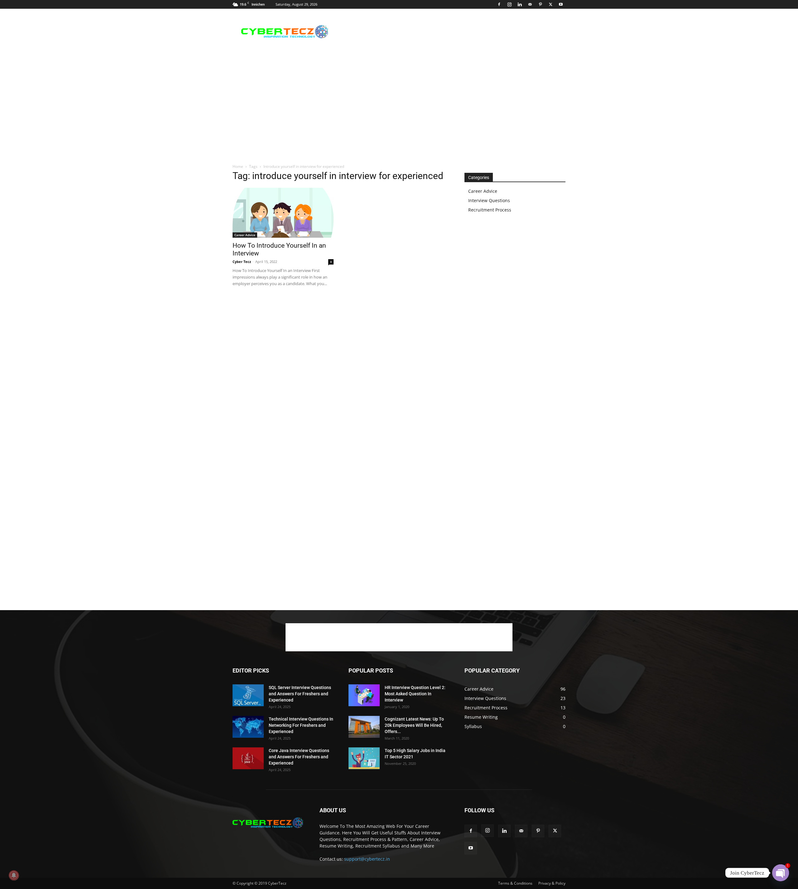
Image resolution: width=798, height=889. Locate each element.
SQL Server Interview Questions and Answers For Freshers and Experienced (300, 693)
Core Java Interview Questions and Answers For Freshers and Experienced (299, 756)
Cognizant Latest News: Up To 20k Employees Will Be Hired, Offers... (414, 725)
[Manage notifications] (14, 875)
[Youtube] (560, 4)
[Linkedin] (519, 4)
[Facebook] (499, 4)
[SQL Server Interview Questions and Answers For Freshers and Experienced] (248, 695)
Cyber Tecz (242, 261)
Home (238, 166)
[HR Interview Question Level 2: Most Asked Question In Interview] (364, 695)
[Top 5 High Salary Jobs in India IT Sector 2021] (364, 758)
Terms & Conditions (515, 883)
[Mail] (530, 4)
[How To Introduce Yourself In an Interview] (283, 213)
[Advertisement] (452, 31)
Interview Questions (489, 200)
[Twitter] (550, 4)
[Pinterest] (540, 4)
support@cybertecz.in (367, 859)
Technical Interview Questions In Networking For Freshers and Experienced (301, 725)
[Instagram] (509, 4)
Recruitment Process (489, 210)
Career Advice (244, 235)
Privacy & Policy (551, 883)
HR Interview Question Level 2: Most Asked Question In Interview (415, 693)
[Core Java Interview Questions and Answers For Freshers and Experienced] (248, 758)
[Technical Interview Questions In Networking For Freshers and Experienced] (248, 727)
